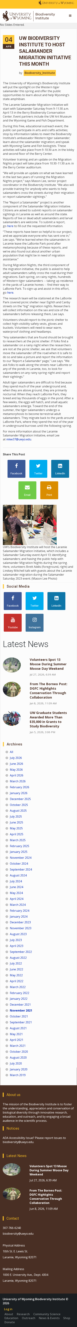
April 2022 (16, 981)
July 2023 (16, 940)
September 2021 (21, 1022)
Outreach (28, 1318)
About (8, 1314)
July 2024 (16, 881)
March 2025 (18, 840)
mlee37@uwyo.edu (18, 439)
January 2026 (18, 793)
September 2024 (21, 869)
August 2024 (18, 875)
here (9, 226)
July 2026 (16, 758)
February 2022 (19, 993)
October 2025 (19, 805)
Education (11, 1318)
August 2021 (18, 1028)
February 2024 (19, 911)
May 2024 (16, 893)
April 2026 (16, 775)
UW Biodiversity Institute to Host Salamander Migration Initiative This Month (45, 51)
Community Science (47, 1314)
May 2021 (16, 1034)
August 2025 (18, 811)
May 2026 (16, 770)
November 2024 (20, 858)
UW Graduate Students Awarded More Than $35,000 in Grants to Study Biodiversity (48, 719)
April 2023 (16, 946)
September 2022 (21, 952)
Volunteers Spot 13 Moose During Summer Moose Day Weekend (48, 664)
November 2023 (20, 928)
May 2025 (16, 828)
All (11, 752)
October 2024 (19, 864)
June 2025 (16, 822)
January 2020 (18, 1069)
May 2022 (16, 975)
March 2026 (18, 781)
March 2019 (18, 1075)
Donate (9, 1322)
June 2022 (16, 969)
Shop (66, 1318)
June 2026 (16, 764)
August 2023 (18, 934)
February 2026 (19, 787)
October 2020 (19, 1052)
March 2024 (18, 905)
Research (23, 1314)
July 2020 (16, 1063)
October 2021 (19, 1016)
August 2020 (18, 1057)
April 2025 (16, 834)
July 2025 (16, 816)
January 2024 (18, 916)
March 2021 (18, 1046)
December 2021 (20, 1005)
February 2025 (19, 846)
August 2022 (18, 958)
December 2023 (20, 922)
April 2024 (16, 899)
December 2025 (20, 799)
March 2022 (18, 987)
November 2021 (21, 1010)
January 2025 (18, 852)
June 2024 (16, 887)
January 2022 (18, 999)
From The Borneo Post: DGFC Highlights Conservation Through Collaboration (48, 690)
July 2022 (16, 963)
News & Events (49, 1318)
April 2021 (16, 1040)
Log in (8, 1309)
